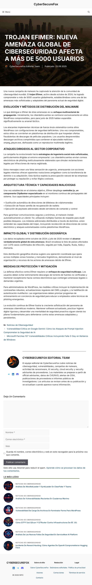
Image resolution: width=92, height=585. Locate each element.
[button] (88, 12)
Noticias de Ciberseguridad (20, 325)
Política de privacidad (76, 568)
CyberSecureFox (46, 4)
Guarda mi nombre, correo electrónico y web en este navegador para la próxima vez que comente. (47, 453)
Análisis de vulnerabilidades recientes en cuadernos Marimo (42, 498)
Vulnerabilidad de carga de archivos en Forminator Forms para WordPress (48, 510)
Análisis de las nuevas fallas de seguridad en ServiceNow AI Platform (47, 534)
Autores (40, 573)
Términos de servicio (77, 573)
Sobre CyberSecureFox (39, 568)
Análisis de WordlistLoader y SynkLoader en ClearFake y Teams (43, 486)
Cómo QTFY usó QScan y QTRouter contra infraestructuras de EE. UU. (46, 522)
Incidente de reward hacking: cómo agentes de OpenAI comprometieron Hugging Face (51, 546)
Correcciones (58, 573)
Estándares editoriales (58, 568)
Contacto (39, 578)
